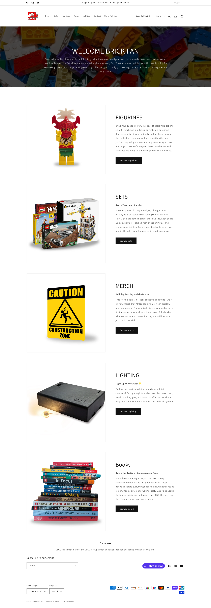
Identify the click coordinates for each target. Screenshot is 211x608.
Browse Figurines (128, 160)
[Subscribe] (75, 565)
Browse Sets (126, 241)
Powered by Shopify (53, 601)
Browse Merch (127, 330)
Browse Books (127, 509)
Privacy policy (68, 601)
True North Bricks (39, 601)
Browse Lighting (128, 411)
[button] (169, 16)
